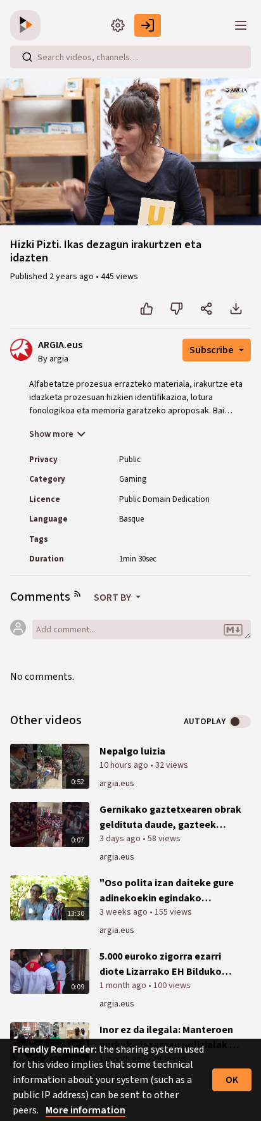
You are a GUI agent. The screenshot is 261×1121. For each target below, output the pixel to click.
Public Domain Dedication (164, 499)
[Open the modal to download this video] (236, 309)
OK (232, 1080)
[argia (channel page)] (21, 349)
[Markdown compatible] (233, 630)
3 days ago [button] (121, 838)
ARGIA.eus (60, 345)
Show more (51, 434)
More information (85, 1110)
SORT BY (113, 597)
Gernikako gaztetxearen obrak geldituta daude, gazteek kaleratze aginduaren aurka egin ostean (170, 817)
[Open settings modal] (118, 25)
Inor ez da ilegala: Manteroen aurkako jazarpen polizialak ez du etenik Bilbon (169, 1038)
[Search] (27, 57)
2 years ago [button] (72, 276)
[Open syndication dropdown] (77, 593)
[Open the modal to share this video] (206, 309)
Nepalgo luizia (132, 751)
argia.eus (116, 783)
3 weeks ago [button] (124, 912)
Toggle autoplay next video (240, 721)
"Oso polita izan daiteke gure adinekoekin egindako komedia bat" (166, 891)
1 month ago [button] (123, 985)
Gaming (132, 479)
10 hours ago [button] (124, 765)
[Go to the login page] (147, 25)
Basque (131, 519)
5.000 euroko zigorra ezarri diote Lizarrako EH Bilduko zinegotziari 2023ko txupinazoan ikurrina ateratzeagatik (160, 964)
